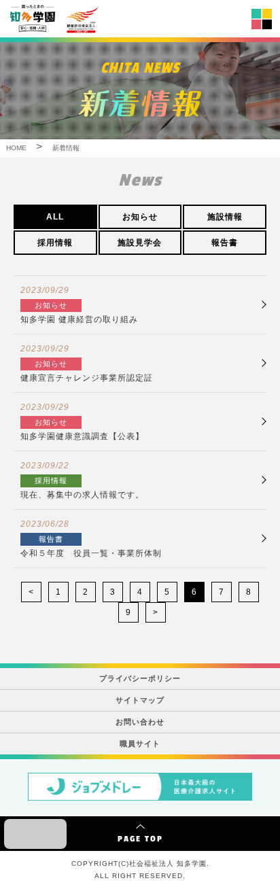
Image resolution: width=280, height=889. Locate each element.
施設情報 (225, 217)
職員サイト (140, 743)
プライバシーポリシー (140, 678)
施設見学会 (140, 242)
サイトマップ (140, 700)
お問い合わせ (140, 722)
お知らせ (140, 217)
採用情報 (55, 242)
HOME (16, 148)
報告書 (224, 242)
